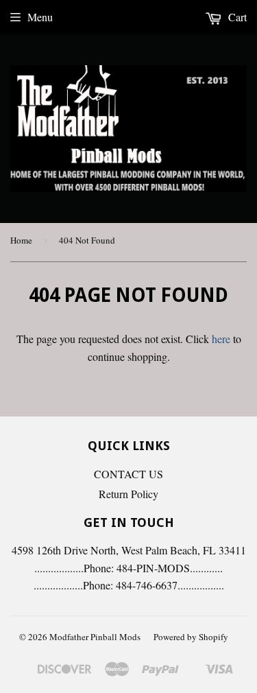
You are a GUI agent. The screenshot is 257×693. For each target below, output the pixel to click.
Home (21, 240)
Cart (236, 17)
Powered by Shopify (191, 637)
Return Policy (128, 493)
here (221, 338)
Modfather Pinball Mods (94, 637)
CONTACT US (128, 474)
